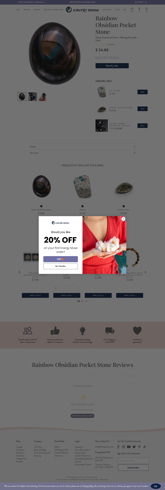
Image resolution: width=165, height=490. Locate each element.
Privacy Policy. (88, 486)
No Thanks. (60, 266)
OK (155, 486)
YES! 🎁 (60, 259)
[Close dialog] (123, 219)
